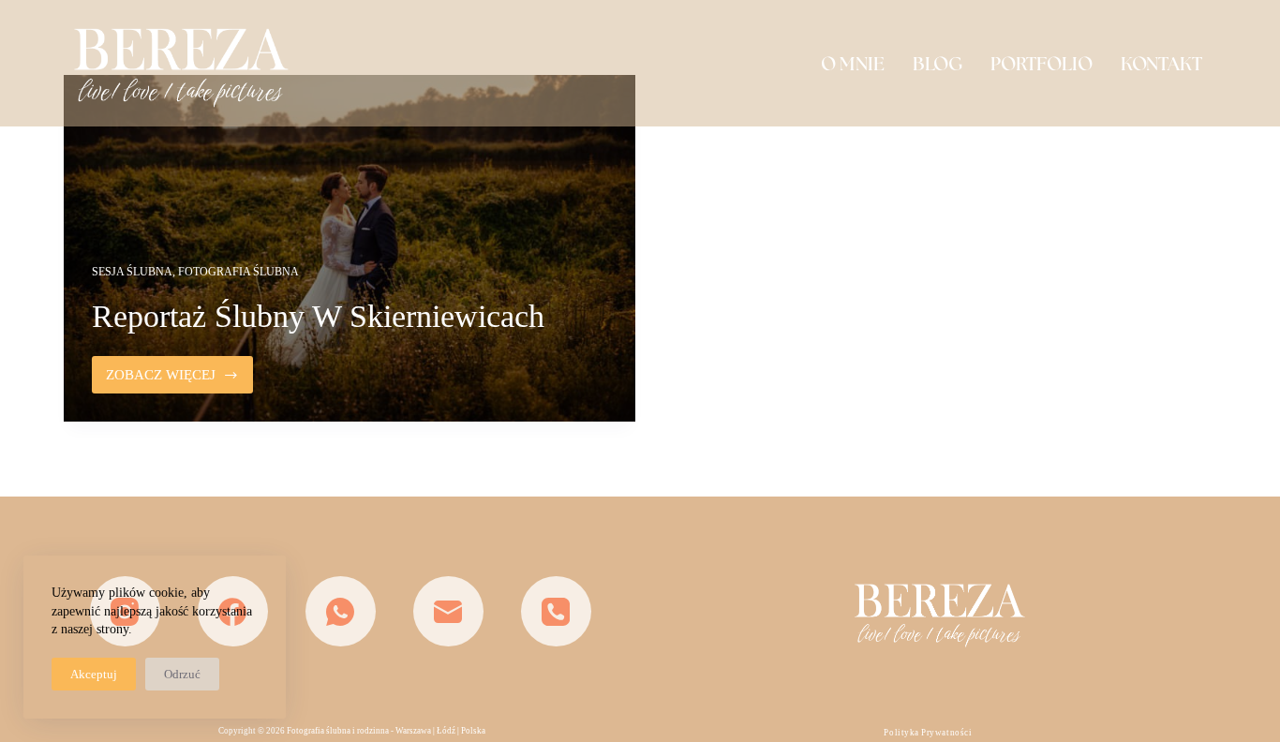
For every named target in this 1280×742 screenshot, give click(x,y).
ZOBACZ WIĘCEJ (179, 380)
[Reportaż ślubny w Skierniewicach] (349, 248)
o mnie (853, 64)
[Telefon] (556, 611)
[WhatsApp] (340, 611)
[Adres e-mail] (448, 611)
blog (937, 64)
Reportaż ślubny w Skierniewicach (318, 316)
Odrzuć (182, 674)
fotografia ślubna (238, 271)
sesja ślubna (132, 271)
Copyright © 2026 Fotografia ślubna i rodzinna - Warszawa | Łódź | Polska (351, 730)
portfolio (1041, 64)
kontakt (1161, 64)
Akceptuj (93, 674)
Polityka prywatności (928, 732)
